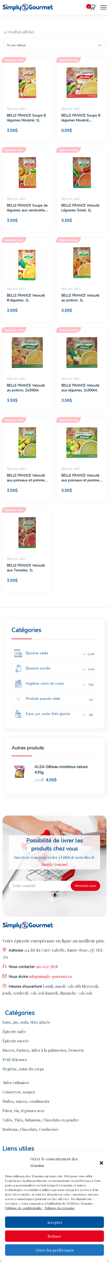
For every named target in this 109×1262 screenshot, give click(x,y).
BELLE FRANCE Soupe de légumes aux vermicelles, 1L (27, 210)
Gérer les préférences (54, 1250)
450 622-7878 (47, 966)
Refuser (54, 1236)
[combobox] (54, 45)
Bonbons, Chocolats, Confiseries (30, 1129)
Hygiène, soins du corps (23, 1068)
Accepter (54, 1222)
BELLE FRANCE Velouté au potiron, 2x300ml (26, 388)
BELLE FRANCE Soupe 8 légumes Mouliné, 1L (26, 118)
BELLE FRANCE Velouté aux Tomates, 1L (26, 568)
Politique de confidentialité (24, 1208)
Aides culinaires (16, 1082)
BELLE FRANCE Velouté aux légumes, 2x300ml (80, 388)
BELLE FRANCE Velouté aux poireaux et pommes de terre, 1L (26, 480)
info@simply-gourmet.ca (50, 976)
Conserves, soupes (19, 1091)
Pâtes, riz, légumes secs (23, 1110)
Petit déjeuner (15, 1059)
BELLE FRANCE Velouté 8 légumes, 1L (26, 298)
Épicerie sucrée (16, 1040)
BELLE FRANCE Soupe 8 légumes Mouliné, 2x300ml (80, 120)
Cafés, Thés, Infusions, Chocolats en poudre (41, 1119)
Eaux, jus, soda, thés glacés (26, 1022)
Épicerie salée (16, 108)
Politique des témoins (59, 1208)
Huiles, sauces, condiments (26, 1101)
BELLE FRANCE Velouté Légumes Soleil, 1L (80, 208)
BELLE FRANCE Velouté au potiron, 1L (80, 298)
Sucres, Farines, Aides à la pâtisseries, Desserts (43, 1050)
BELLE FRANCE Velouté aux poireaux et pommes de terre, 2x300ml (81, 480)
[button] (101, 1162)
